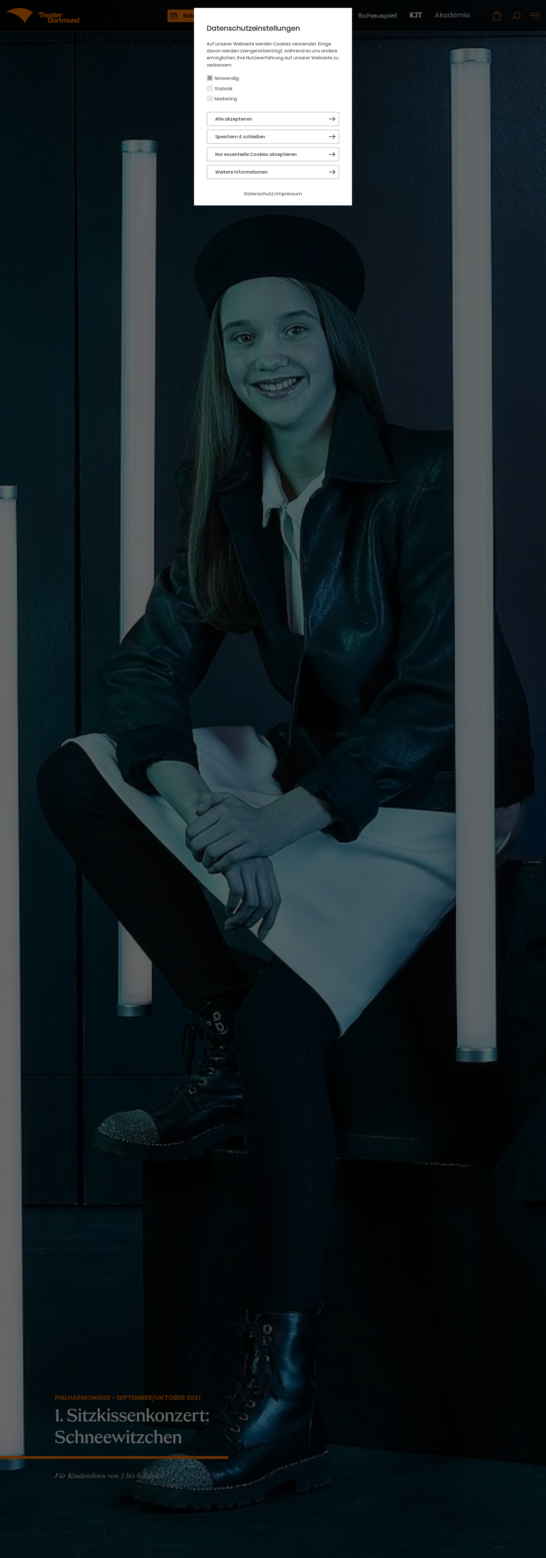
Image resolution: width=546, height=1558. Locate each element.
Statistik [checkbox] (224, 89)
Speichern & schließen (240, 136)
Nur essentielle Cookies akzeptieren (256, 154)
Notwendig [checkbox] (227, 78)
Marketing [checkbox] (226, 99)
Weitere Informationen (241, 172)
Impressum (289, 194)
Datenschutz (259, 194)
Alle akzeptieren (233, 119)
